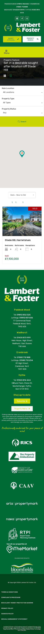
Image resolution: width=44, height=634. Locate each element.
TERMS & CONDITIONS (9, 592)
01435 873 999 (24, 337)
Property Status (9, 109)
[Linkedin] (17, 18)
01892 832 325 (24, 315)
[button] (24, 157)
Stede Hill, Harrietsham (18, 240)
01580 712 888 (23, 357)
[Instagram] (27, 18)
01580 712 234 (26, 360)
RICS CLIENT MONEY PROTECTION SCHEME (17, 603)
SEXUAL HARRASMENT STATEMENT (14, 619)
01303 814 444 (24, 380)
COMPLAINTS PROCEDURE (10, 597)
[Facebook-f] (22, 18)
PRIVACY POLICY (7, 608)
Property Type (8, 99)
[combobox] (22, 93)
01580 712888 (22, 7)
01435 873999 (19, 10)
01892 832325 (23, 4)
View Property (22, 230)
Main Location (8, 88)
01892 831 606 (26, 318)
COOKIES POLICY (7, 614)
